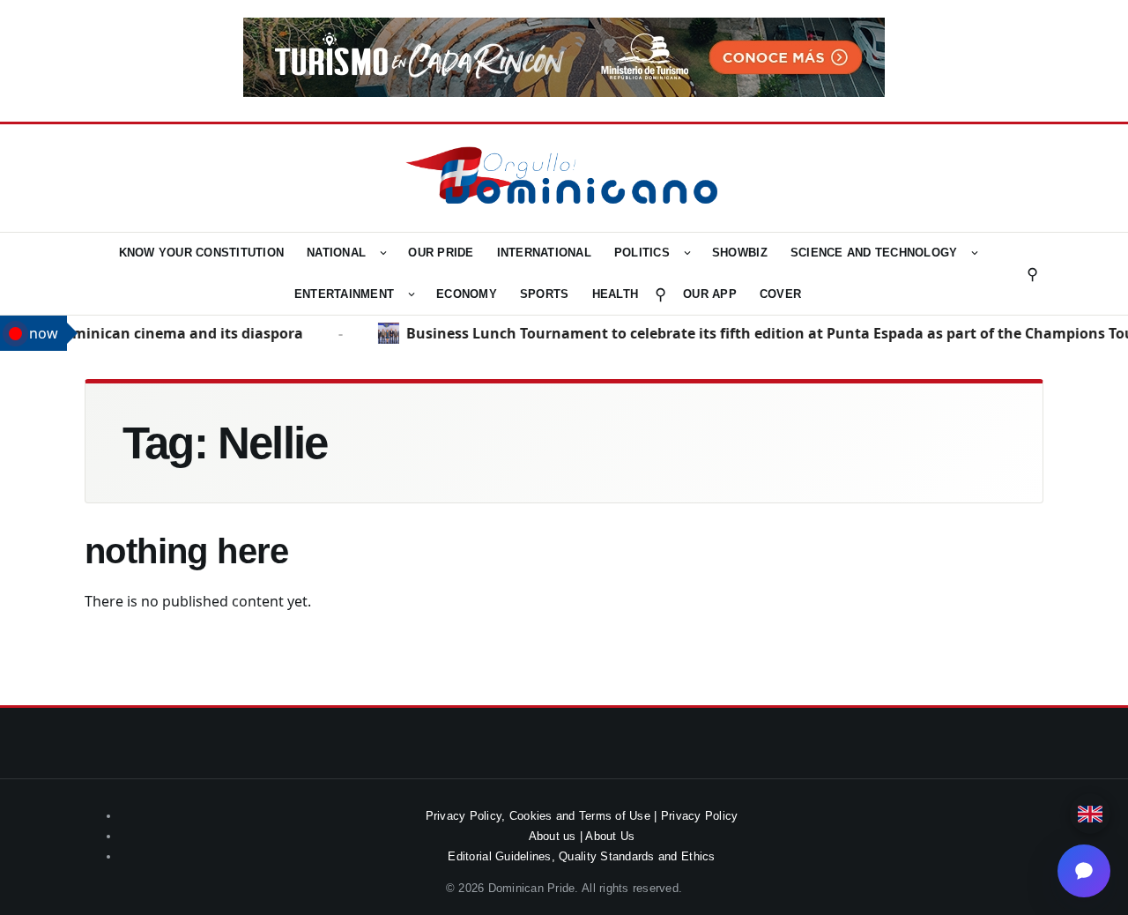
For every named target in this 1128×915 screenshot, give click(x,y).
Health (615, 294)
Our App (710, 294)
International (544, 252)
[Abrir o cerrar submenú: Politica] (687, 253)
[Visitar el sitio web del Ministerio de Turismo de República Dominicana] (564, 91)
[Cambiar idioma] (1090, 813)
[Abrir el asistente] (1084, 870)
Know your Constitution (202, 252)
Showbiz (740, 252)
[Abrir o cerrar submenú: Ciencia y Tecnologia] (974, 253)
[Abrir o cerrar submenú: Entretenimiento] (411, 294)
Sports (544, 294)
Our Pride (440, 252)
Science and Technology (874, 252)
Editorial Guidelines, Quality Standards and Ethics (581, 856)
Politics (642, 252)
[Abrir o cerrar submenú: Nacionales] (383, 253)
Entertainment (344, 294)
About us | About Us (582, 836)
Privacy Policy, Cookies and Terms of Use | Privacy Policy (582, 815)
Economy (466, 294)
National (336, 252)
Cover (780, 294)
